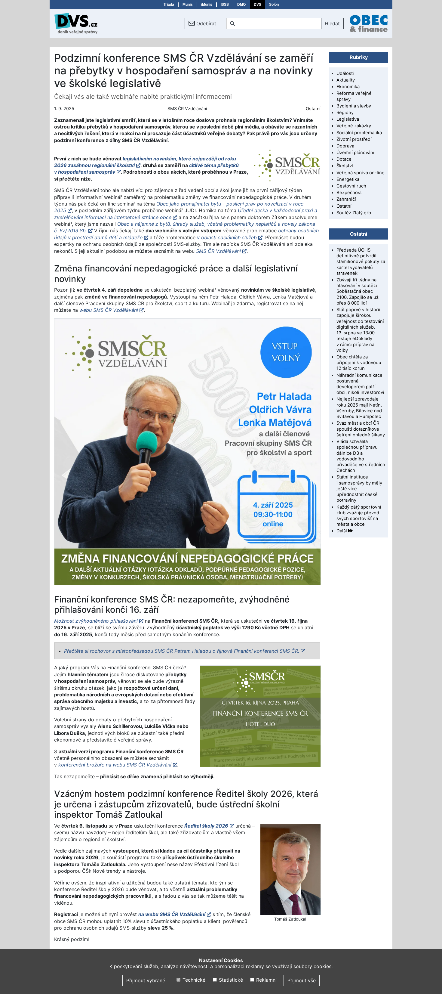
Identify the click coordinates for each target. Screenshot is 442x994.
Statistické (230, 980)
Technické (193, 980)
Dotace (343, 159)
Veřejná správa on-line (360, 172)
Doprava (345, 146)
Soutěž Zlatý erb (353, 212)
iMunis (206, 4)
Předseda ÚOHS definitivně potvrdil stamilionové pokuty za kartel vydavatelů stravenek (360, 261)
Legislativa (347, 119)
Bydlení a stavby (353, 106)
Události (345, 73)
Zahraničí (346, 199)
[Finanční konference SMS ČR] (260, 716)
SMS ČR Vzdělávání (218, 251)
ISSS (225, 4)
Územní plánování (355, 152)
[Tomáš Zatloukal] (290, 869)
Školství (344, 166)
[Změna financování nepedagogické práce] (187, 451)
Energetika (347, 179)
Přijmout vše (301, 980)
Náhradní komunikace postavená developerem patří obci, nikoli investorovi (360, 384)
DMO (241, 4)
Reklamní (266, 980)
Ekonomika (348, 86)
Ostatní (313, 108)
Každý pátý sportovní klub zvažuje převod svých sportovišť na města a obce (358, 515)
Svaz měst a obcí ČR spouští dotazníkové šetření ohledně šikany (360, 428)
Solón (274, 4)
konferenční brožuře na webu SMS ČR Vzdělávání (114, 765)
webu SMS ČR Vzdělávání (108, 310)
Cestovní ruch (351, 186)
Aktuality (345, 80)
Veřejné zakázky (353, 126)
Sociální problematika (359, 132)
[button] (202, 23)
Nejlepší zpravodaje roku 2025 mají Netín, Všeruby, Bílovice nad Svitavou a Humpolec (359, 407)
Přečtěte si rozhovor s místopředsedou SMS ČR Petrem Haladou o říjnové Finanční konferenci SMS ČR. (181, 651)
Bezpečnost (349, 192)
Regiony (345, 112)
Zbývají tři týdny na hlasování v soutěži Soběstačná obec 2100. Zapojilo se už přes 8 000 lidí (357, 291)
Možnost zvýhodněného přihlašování (96, 621)
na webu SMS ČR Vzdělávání (171, 914)
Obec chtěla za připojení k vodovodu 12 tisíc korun (358, 362)
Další (342, 531)
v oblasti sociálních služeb (227, 237)
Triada (169, 4)
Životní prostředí (354, 139)
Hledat (332, 23)
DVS (257, 4)
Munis (188, 4)
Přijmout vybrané (145, 980)
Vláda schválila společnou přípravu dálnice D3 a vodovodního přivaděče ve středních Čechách (360, 456)
